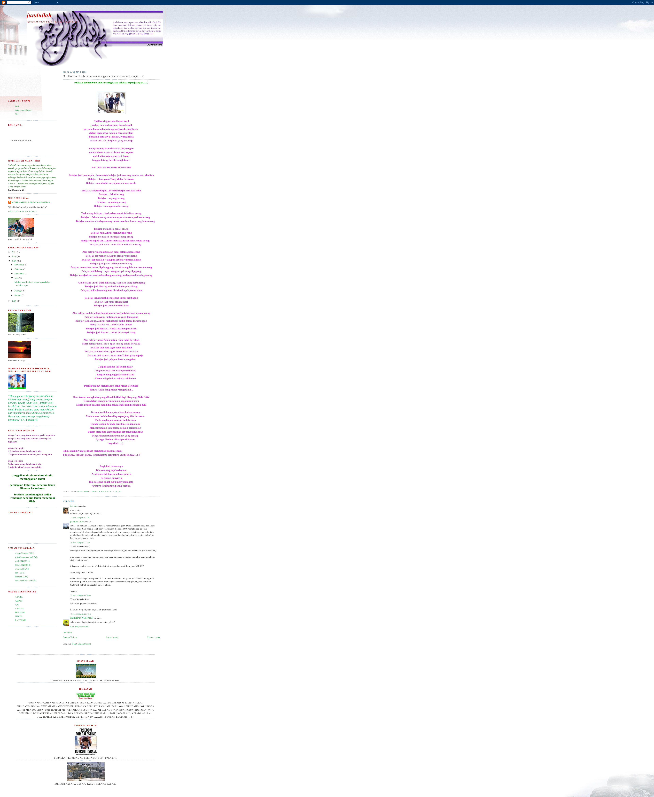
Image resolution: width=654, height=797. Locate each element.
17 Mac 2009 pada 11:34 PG (80, 614)
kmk (17, 106)
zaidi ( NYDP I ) (22, 561)
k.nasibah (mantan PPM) (26, 557)
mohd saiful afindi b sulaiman (31, 202)
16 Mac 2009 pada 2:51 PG (80, 542)
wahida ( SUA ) (22, 568)
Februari (18, 290)
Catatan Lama (153, 637)
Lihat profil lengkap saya (22, 211)
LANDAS (19, 608)
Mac (16, 277)
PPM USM (20, 612)
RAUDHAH (20, 620)
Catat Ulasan (67, 632)
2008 (14, 300)
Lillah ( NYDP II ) (23, 564)
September (19, 273)
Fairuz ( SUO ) (21, 576)
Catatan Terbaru (70, 637)
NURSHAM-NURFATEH (81, 617)
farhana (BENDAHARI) (25, 580)
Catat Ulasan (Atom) (81, 643)
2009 (14, 260)
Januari (18, 295)
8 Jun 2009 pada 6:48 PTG (79, 626)
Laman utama (112, 637)
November (19, 264)
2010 (14, 256)
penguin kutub (77, 521)
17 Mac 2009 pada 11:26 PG (80, 595)
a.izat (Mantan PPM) (24, 553)
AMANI (18, 600)
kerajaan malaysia (23, 109)
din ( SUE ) (20, 572)
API (16, 604)
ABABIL (19, 596)
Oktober (18, 269)
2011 (14, 252)
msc (17, 113)
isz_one (73, 505)
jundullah (39, 15)
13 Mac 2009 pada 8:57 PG (80, 517)
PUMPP (18, 616)
